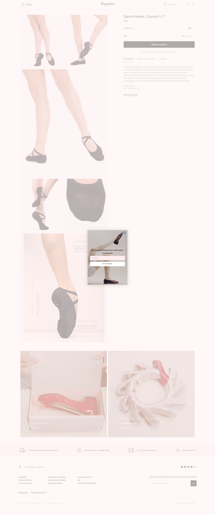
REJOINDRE (107, 263)
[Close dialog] (124, 232)
